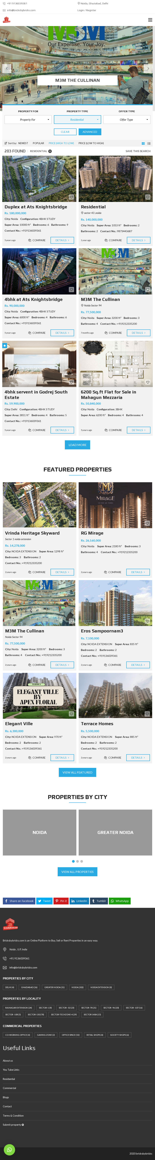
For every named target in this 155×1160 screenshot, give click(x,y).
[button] (28, 119)
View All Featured (77, 772)
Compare (39, 240)
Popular (38, 143)
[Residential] (116, 179)
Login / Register (87, 10)
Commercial (9, 1088)
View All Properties (77, 871)
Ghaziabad (29, 987)
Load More (78, 445)
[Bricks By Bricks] (5, 20)
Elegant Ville (19, 723)
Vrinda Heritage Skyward (32, 533)
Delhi (9, 987)
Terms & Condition (13, 1115)
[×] (9, 1149)
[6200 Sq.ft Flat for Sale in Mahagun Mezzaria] (116, 364)
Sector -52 (66, 1007)
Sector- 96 (111, 1007)
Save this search (138, 151)
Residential (9, 1078)
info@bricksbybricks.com (21, 10)
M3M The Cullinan (24, 630)
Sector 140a (92, 1014)
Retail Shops (95, 1035)
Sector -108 (13, 1014)
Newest (23, 143)
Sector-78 (88, 1007)
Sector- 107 (134, 1007)
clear (65, 131)
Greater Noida (54, 987)
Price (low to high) (91, 143)
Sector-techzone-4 (64, 1014)
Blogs (6, 1097)
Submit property (12, 1124)
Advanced (90, 131)
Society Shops (119, 1035)
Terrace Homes (97, 723)
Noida (78, 987)
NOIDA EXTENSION (101, 987)
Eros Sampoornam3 (102, 630)
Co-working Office (17, 1035)
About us (8, 1060)
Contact (7, 1106)
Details (61, 240)
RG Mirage (92, 533)
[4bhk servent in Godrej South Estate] (39, 364)
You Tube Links (11, 1069)
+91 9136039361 (17, 3)
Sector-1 (45, 1007)
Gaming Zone (46, 1035)
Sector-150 (36, 1014)
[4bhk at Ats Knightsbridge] (39, 271)
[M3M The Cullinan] (116, 271)
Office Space (71, 1035)
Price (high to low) (61, 143)
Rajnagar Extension (18, 1007)
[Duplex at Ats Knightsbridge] (39, 179)
